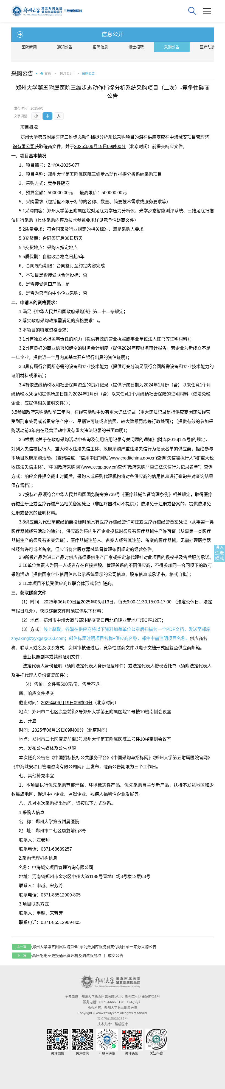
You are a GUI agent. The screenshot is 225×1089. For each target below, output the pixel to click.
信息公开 (66, 74)
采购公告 (171, 47)
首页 (47, 74)
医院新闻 (29, 47)
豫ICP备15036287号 (112, 1019)
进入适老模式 (219, 553)
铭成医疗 (121, 1024)
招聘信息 (100, 47)
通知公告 (64, 47)
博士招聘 (136, 47)
